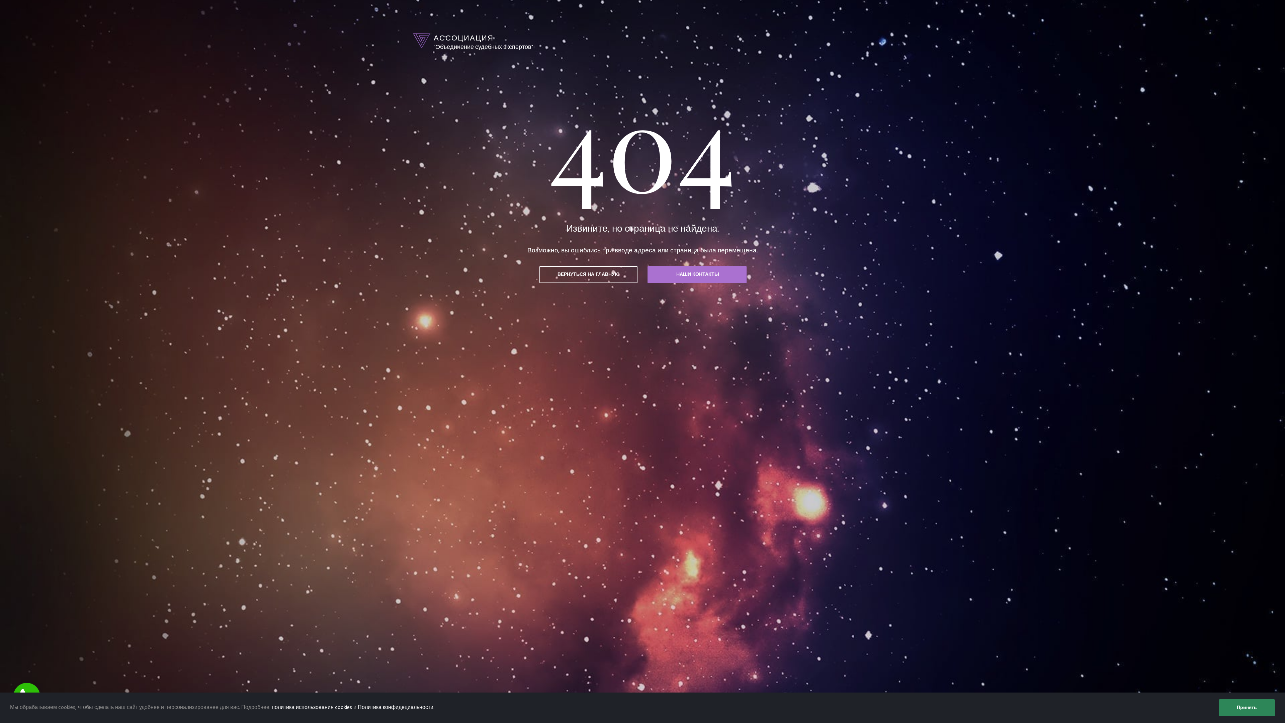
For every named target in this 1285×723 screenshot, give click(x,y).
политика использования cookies (312, 707)
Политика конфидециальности (395, 707)
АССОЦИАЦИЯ (464, 38)
